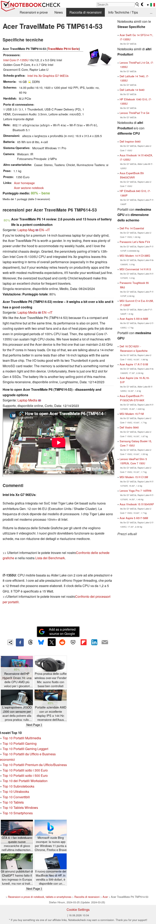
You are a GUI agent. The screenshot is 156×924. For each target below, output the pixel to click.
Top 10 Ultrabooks (16, 791)
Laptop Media (27, 312)
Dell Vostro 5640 (129, 427)
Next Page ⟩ (34, 725)
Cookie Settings (78, 909)
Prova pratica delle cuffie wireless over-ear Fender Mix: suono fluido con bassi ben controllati (51, 680)
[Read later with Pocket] (73, 642)
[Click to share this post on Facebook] (20, 642)
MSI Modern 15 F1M (132, 414)
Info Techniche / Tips (123, 12)
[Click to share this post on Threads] (30, 642)
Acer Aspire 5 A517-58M (134, 518)
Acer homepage (24, 183)
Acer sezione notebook (29, 188)
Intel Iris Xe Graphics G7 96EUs (47, 75)
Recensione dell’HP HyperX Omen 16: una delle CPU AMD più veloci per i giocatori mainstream (16, 680)
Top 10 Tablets (13, 802)
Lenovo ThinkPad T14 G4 (134, 113)
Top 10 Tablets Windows (20, 807)
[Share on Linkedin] (94, 642)
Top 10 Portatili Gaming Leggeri (25, 748)
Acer (105, 897)
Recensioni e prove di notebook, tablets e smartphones (39, 897)
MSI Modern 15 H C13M (134, 477)
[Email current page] (105, 642)
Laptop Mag (26, 230)
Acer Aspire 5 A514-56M (134, 319)
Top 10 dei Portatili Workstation (25, 780)
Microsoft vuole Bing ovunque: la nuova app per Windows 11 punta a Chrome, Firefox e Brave (51, 844)
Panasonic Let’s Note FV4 (135, 242)
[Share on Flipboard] (83, 642)
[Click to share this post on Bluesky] (41, 642)
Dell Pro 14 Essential (132, 228)
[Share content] (10, 642)
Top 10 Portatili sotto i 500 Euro (25, 775)
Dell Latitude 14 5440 (132, 90)
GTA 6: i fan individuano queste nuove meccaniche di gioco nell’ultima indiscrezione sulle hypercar (17, 844)
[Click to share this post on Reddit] (62, 642)
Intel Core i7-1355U (15, 60)
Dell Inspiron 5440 (130, 141)
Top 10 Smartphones (18, 813)
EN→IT (44, 230)
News (58, 12)
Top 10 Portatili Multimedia (22, 738)
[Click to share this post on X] (51, 642)
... (151, 12)
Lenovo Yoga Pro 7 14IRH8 (135, 491)
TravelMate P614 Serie (63, 49)
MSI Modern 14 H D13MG (135, 256)
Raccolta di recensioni (85, 12)
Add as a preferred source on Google (62, 631)
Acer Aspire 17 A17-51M (134, 364)
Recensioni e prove (34, 12)
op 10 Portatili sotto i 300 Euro (26, 770)
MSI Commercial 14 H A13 (135, 269)
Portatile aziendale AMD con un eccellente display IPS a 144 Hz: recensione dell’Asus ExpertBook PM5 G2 (50, 713)
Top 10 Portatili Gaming (20, 743)
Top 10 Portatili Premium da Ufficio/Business (35, 764)
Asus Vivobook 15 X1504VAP (137, 504)
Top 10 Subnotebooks (18, 786)
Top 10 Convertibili (16, 797)
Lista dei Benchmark (50, 558)
